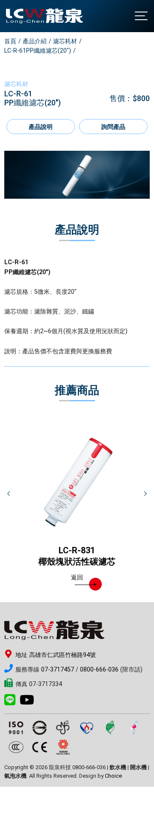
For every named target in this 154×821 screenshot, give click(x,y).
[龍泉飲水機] (44, 16)
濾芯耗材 (65, 41)
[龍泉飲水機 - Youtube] (29, 702)
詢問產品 (113, 127)
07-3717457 (57, 669)
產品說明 (41, 127)
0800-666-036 (99, 669)
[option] (77, 175)
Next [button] (145, 494)
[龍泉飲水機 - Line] (12, 702)
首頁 (10, 41)
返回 (77, 577)
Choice (113, 776)
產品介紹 (35, 41)
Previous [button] (8, 494)
